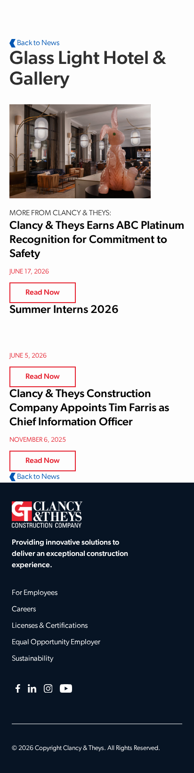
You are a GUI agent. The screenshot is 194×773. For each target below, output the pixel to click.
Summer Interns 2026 (64, 310)
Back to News (37, 43)
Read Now (42, 293)
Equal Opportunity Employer (56, 642)
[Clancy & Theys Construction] (47, 514)
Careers (24, 609)
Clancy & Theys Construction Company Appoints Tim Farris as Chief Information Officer (89, 408)
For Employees (34, 593)
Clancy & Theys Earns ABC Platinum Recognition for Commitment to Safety (96, 240)
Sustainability (32, 659)
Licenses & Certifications (50, 626)
